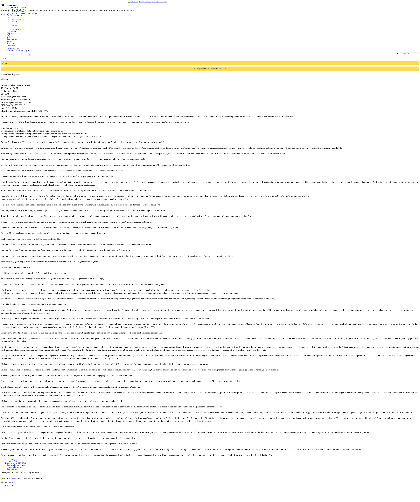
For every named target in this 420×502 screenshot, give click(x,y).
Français (406, 53)
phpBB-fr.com (14, 482)
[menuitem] (18, 7)
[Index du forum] (2, 1)
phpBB (14, 478)
